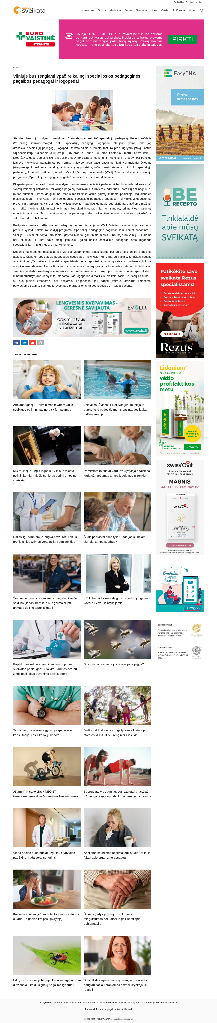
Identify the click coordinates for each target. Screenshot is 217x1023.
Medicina (115, 10)
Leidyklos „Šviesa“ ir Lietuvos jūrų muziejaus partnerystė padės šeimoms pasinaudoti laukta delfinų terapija (115, 409)
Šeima (128, 10)
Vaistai (165, 10)
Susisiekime (180, 2)
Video (192, 10)
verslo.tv (61, 1002)
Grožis (102, 10)
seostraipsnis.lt (169, 1002)
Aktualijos (17, 67)
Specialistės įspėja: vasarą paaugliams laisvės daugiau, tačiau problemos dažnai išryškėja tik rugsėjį (115, 985)
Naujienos (87, 10)
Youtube (199, 2)
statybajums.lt (47, 1002)
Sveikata (141, 10)
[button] (16, 342)
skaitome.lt (105, 1002)
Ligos (153, 10)
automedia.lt (92, 1002)
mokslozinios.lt (121, 1002)
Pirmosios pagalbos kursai (109, 1009)
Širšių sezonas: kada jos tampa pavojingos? (114, 664)
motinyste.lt (153, 1002)
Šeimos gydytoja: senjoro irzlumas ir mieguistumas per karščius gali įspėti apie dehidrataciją (112, 918)
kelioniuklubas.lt (75, 1002)
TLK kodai (179, 10)
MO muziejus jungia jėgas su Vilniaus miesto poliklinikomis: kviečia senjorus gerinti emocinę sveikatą (45, 475)
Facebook (190, 2)
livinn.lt (128, 1009)
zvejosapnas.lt (138, 1002)
